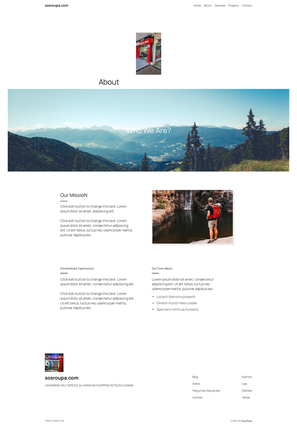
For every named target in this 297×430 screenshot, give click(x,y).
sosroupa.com (56, 5)
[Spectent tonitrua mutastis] (175, 309)
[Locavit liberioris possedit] (174, 296)
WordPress (247, 420)
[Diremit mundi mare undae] (174, 303)
